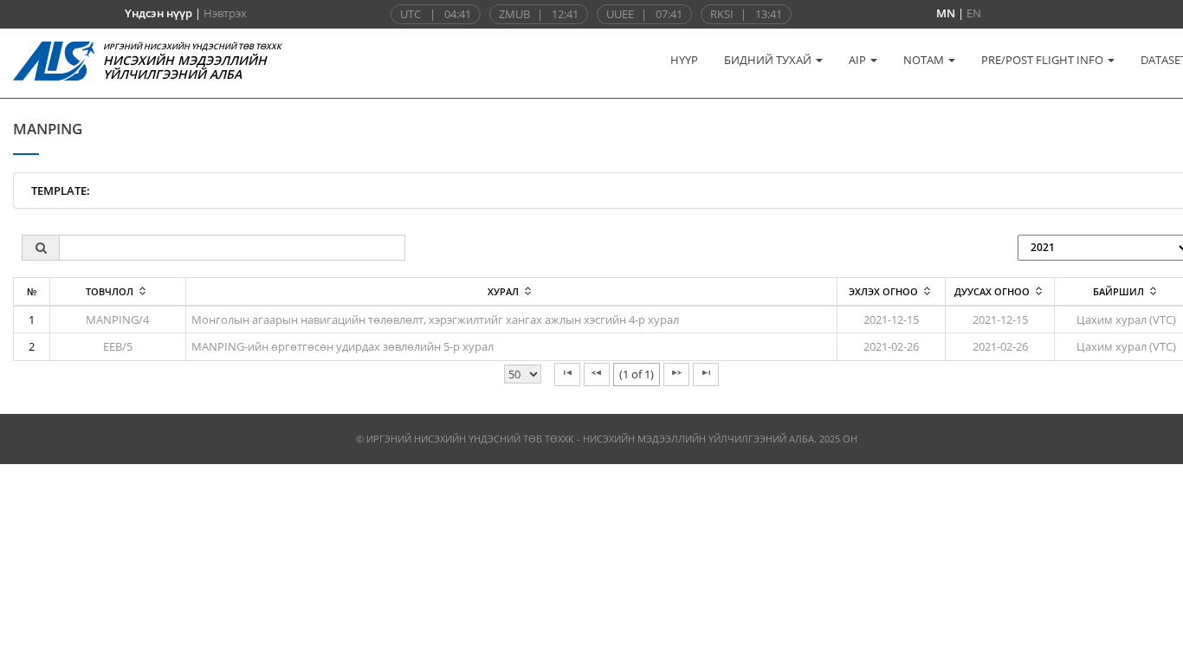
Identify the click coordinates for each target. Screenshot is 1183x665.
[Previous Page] (597, 374)
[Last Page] (706, 374)
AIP (859, 60)
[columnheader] (117, 292)
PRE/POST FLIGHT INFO (1043, 60)
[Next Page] (676, 374)
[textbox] (232, 248)
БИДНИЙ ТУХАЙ (769, 60)
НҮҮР (684, 60)
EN (973, 13)
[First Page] (567, 374)
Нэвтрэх (225, 13)
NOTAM (925, 60)
